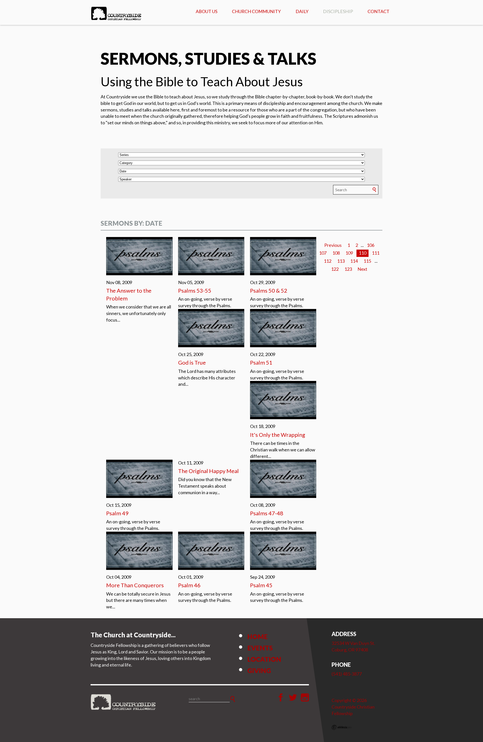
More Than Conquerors (135, 585)
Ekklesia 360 (342, 727)
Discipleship (338, 11)
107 (323, 253)
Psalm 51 (261, 362)
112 (327, 261)
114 (354, 261)
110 (362, 253)
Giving (259, 671)
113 (341, 261)
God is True (192, 362)
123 (348, 269)
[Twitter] (293, 697)
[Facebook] (281, 697)
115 (367, 261)
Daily (302, 11)
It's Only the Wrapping (277, 434)
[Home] (123, 702)
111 (375, 253)
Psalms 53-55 (194, 290)
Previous (333, 245)
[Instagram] (305, 697)
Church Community (256, 11)
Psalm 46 (189, 585)
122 (335, 269)
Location (264, 659)
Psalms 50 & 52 (268, 290)
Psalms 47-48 (266, 513)
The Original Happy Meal (208, 470)
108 (336, 253)
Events (260, 648)
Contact (378, 11)
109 (349, 253)
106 (370, 245)
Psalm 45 (261, 585)
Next (362, 269)
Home (257, 637)
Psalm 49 (117, 513)
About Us (206, 11)
